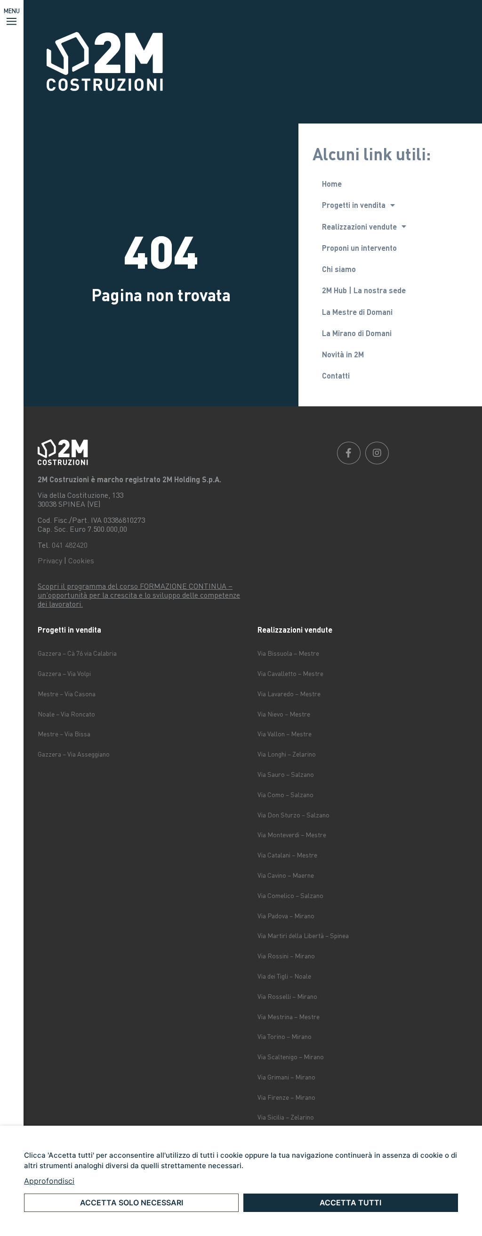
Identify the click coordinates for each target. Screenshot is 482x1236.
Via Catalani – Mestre (287, 855)
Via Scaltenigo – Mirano (290, 1057)
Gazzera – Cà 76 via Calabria (77, 653)
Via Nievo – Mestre (283, 714)
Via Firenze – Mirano (286, 1097)
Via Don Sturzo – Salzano (293, 815)
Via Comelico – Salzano (290, 895)
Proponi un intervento (359, 247)
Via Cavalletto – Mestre (290, 673)
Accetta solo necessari (131, 1202)
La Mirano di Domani (357, 333)
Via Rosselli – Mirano (287, 996)
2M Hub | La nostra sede (364, 290)
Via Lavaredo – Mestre (289, 694)
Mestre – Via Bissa (64, 734)
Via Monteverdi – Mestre (291, 835)
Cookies (81, 560)
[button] (12, 17)
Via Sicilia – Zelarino (285, 1117)
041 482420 (70, 545)
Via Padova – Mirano (285, 916)
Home (332, 183)
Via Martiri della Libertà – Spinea (303, 935)
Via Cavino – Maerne (285, 875)
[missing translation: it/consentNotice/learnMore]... (49, 1181)
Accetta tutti (350, 1202)
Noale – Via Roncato (66, 714)
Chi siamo (339, 268)
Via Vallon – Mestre (284, 734)
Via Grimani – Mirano (286, 1077)
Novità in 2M (343, 354)
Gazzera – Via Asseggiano (74, 754)
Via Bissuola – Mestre (288, 653)
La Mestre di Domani (357, 311)
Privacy (50, 560)
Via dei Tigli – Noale (284, 976)
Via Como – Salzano (285, 795)
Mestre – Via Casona (67, 694)
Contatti (336, 375)
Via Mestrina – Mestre (288, 1017)
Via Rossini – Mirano (286, 956)
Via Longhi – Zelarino (286, 754)
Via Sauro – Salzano (285, 774)
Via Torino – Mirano (284, 1036)
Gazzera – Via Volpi (64, 673)
